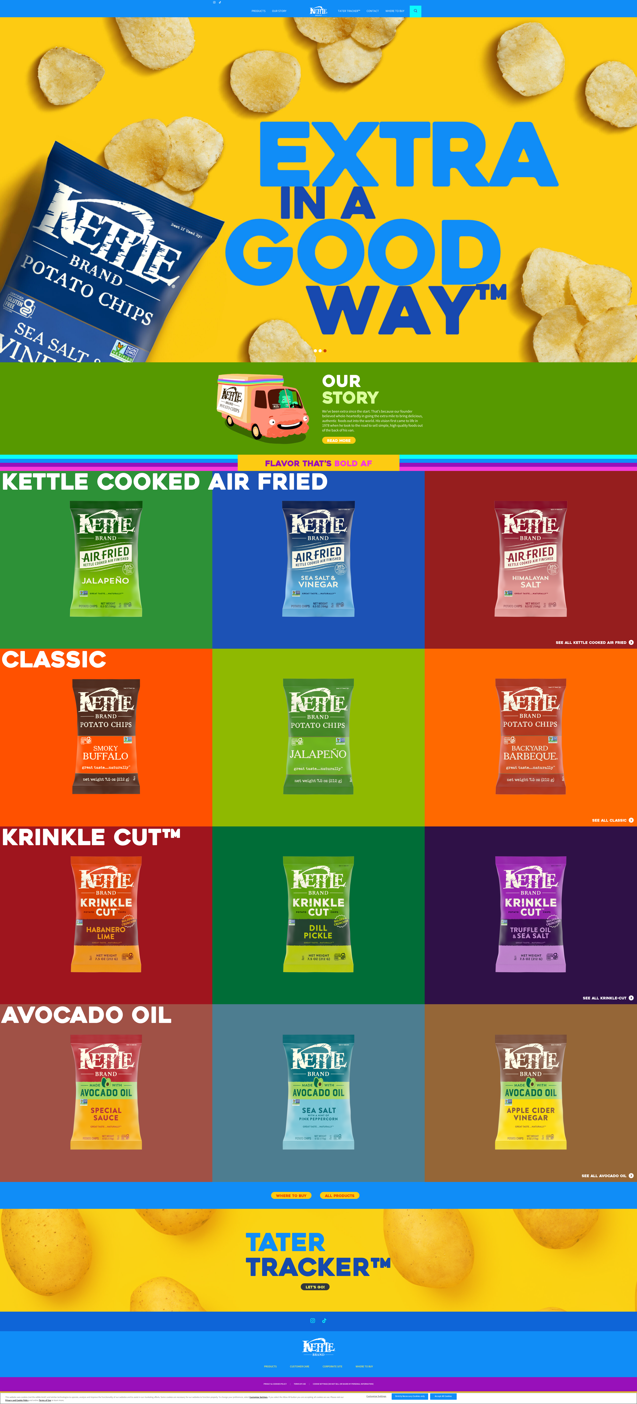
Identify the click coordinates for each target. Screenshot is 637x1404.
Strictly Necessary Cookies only (410, 1396)
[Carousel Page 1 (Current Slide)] (315, 350)
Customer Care (299, 1367)
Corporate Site (332, 1367)
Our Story (279, 11)
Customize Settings (258, 1397)
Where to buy (395, 11)
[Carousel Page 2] (320, 350)
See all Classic (609, 820)
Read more (339, 440)
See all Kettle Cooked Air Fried (591, 642)
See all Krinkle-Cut (605, 998)
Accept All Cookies (443, 1396)
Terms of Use (300, 1384)
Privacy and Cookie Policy (17, 1400)
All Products (339, 1195)
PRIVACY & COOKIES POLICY (275, 1384)
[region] (318, 1398)
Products (258, 11)
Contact (373, 11)
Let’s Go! (315, 1287)
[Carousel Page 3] (325, 350)
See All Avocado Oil (604, 1176)
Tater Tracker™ (349, 11)
